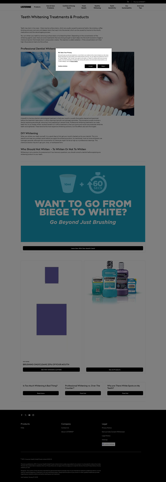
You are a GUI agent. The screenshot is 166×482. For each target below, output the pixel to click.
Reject (103, 66)
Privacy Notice (74, 61)
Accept (91, 66)
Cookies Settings (62, 66)
